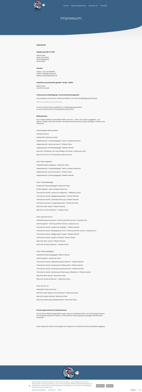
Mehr (59, 390)
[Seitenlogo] (39, 6)
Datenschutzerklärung (39, 390)
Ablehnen (110, 386)
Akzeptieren (100, 386)
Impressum (51, 390)
